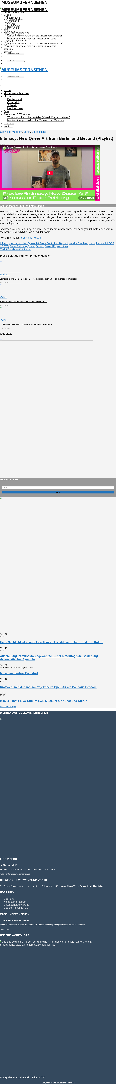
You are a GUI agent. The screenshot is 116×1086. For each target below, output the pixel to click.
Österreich (13, 21)
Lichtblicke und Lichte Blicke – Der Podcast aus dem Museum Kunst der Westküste (39, 279)
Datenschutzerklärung (16, 904)
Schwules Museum (11, 131)
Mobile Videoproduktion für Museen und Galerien (32, 39)
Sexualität (50, 246)
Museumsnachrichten (14, 12)
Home (6, 16)
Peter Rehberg (18, 246)
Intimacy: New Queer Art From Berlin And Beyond (39, 243)
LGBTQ (4, 246)
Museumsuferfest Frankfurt (19, 673)
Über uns (8, 49)
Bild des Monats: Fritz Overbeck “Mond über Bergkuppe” (26, 324)
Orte (6, 30)
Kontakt (8, 52)
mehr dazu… (5, 929)
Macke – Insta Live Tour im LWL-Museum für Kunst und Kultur (43, 701)
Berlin (26, 131)
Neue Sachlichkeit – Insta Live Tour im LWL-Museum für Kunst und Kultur (51, 642)
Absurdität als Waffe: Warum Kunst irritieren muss (23, 301)
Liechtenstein (14, 34)
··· (4, 55)
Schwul (40, 246)
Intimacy (5, 243)
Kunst (92, 243)
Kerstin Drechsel (78, 243)
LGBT (110, 243)
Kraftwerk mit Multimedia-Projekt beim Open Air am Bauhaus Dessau (48, 687)
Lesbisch (101, 243)
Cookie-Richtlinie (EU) (16, 907)
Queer (31, 246)
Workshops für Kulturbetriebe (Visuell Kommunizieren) (35, 36)
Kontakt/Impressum (15, 901)
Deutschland (13, 25)
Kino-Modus (37, 205)
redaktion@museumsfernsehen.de (15, 874)
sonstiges (62, 246)
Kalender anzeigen (8, 707)
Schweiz (11, 31)
